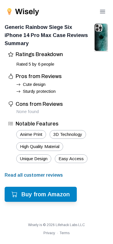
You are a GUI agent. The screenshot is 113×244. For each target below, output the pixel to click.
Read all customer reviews (34, 175)
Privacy (49, 233)
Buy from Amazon (45, 194)
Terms (65, 233)
